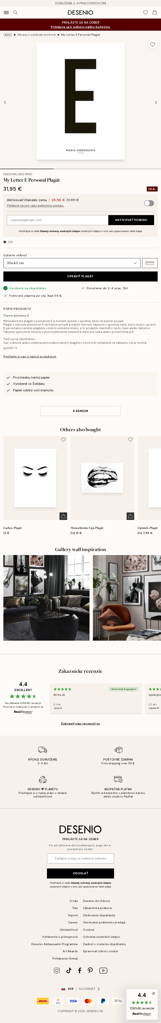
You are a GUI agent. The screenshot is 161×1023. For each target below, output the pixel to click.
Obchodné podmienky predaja (104, 922)
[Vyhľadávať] (15, 13)
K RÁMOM (80, 411)
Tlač (75, 908)
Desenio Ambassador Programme (54, 944)
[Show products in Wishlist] (145, 13)
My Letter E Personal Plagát (80, 35)
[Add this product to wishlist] (153, 44)
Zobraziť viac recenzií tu (80, 723)
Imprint (73, 915)
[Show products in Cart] (154, 13)
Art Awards (70, 951)
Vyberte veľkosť (15, 255)
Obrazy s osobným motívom (36, 35)
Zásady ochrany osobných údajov (60, 231)
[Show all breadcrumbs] (7, 35)
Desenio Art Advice (96, 901)
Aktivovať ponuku (131, 220)
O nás (74, 901)
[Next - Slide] (156, 102)
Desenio (93, 1011)
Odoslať (80, 873)
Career (73, 922)
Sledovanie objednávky (99, 915)
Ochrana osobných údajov (101, 937)
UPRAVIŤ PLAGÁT (80, 276)
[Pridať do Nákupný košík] (63, 516)
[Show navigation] (6, 13)
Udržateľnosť (69, 930)
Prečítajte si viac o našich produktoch (29, 356)
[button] (150, 263)
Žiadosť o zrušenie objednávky (104, 944)
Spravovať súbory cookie (100, 951)
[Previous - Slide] (5, 102)
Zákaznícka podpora (97, 908)
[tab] (27, 167)
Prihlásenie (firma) (65, 958)
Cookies (89, 930)
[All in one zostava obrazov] (46, 598)
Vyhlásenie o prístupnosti (60, 937)
